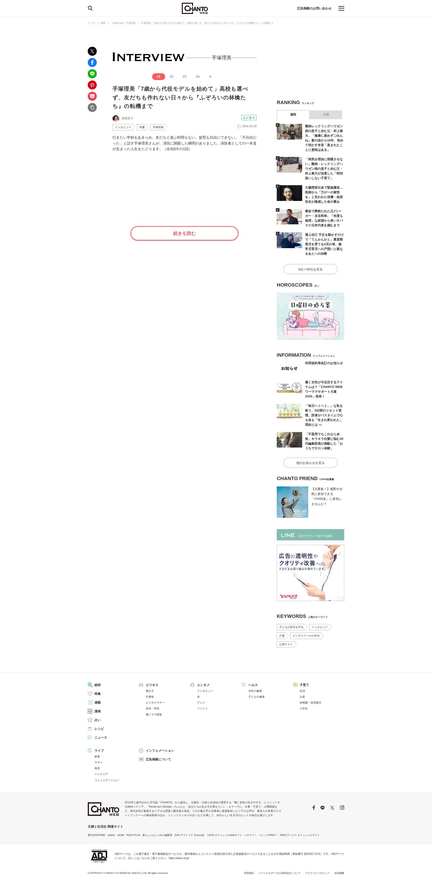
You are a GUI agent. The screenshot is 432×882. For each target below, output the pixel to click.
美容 (97, 768)
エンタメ (249, 117)
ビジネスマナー (155, 702)
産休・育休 (152, 708)
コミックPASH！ (268, 835)
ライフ (99, 750)
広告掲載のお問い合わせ (314, 8)
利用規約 (249, 873)
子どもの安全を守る (291, 627)
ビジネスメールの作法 (306, 635)
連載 (103, 23)
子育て (304, 685)
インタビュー (123, 127)
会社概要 (339, 873)
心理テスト (286, 644)
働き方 (150, 691)
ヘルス (253, 685)
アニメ (201, 702)
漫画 (97, 711)
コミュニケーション (106, 780)
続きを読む (184, 233)
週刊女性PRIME (96, 835)
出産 (302, 696)
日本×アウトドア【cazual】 (189, 835)
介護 (282, 635)
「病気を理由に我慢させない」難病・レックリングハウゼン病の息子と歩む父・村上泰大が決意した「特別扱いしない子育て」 (324, 168)
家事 (97, 756)
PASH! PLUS (133, 835)
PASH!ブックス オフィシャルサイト (300, 835)
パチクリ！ (250, 835)
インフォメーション (160, 750)
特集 (97, 693)
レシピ (99, 729)
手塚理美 (158, 127)
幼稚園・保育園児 (310, 702)
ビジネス (152, 685)
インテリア (101, 774)
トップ (91, 23)
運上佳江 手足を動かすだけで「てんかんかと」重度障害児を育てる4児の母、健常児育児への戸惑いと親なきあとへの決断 (324, 244)
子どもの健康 (256, 696)
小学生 (304, 708)
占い (97, 720)
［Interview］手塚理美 (123, 23)
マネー (98, 762)
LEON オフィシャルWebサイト (224, 835)
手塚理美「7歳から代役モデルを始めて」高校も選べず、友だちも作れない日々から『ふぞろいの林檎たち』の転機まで (207, 23)
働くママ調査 (154, 714)
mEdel (120, 835)
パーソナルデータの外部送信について (280, 873)
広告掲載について (158, 759)
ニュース (100, 737)
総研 (97, 685)
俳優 (142, 127)
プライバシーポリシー (317, 873)
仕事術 (150, 696)
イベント (202, 708)
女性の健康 (255, 691)
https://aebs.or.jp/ (179, 858)
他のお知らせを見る (310, 463)
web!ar (111, 835)
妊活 (302, 691)
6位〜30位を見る (310, 269)
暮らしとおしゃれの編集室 (157, 835)
